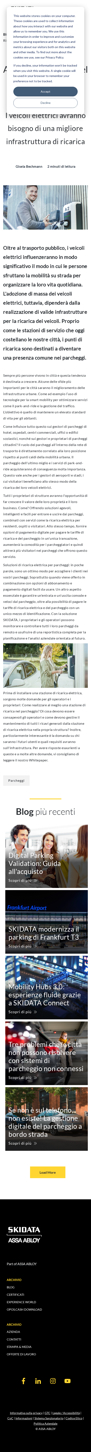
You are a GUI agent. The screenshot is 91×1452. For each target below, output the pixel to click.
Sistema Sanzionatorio (48, 1418)
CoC (10, 1418)
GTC (47, 1413)
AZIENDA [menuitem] (13, 1332)
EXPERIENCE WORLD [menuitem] (21, 1302)
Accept (45, 91)
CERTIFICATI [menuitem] (15, 1294)
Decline (46, 103)
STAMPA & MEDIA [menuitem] (19, 1347)
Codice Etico (74, 1418)
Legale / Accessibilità (66, 1413)
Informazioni (23, 1418)
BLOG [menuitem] (10, 1287)
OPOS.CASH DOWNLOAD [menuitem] (24, 1309)
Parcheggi (16, 780)
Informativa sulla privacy (26, 1413)
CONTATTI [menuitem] (14, 1339)
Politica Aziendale (45, 1423)
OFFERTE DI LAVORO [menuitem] (21, 1354)
